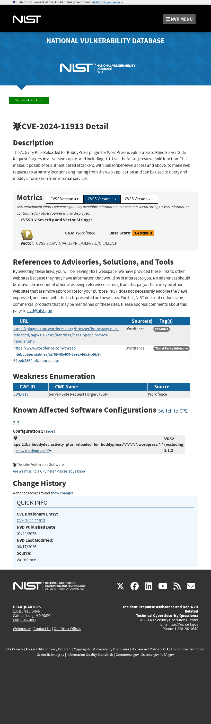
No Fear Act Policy (145, 649)
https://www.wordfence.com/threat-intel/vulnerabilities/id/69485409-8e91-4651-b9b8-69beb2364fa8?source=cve (57, 354)
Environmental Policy (187, 649)
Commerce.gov (127, 654)
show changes (62, 493)
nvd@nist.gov (39, 310)
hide (49, 431)
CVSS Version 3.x (102, 199)
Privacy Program (59, 649)
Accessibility (34, 649)
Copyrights (82, 649)
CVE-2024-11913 (31, 520)
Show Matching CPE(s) (32, 451)
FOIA (165, 649)
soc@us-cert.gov (184, 624)
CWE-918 (21, 394)
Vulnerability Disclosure (111, 649)
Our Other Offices (67, 629)
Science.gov (150, 654)
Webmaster (22, 628)
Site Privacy (14, 649)
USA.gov (167, 654)
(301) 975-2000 (24, 620)
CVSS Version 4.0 (64, 199)
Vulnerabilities (28, 100)
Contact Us (42, 628)
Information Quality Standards (90, 654)
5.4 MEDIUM (143, 233)
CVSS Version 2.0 (139, 199)
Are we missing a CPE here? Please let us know (49, 471)
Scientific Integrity (50, 654)
